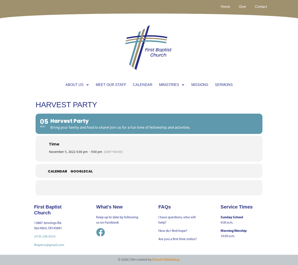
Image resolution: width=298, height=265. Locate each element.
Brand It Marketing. (166, 259)
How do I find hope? (172, 230)
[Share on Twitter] (143, 187)
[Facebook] (100, 232)
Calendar (57, 171)
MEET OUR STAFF (111, 85)
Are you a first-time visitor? (177, 239)
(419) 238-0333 (44, 236)
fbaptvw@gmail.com (49, 245)
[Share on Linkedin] (154, 187)
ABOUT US (74, 85)
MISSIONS (199, 85)
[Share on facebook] (132, 187)
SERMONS (224, 85)
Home (225, 7)
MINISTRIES (169, 85)
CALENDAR (142, 85)
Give (242, 7)
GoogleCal (81, 171)
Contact (261, 7)
